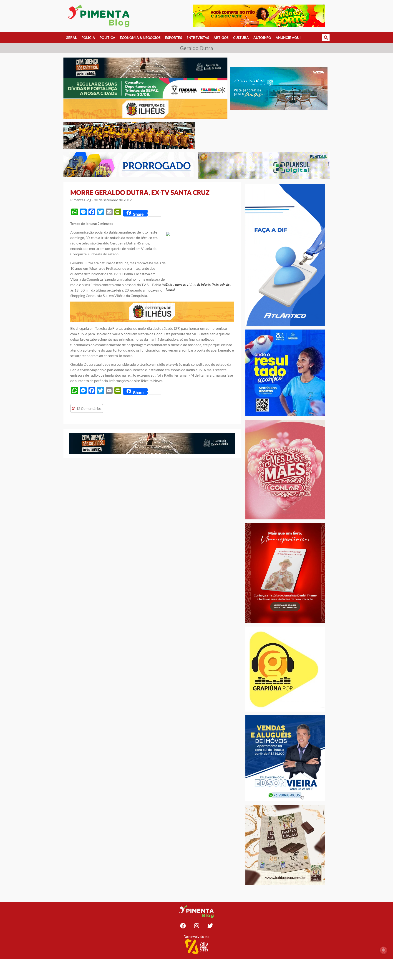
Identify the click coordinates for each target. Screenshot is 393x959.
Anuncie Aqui (288, 37)
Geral (71, 37)
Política (107, 37)
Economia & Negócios (140, 37)
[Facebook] (183, 925)
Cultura (241, 37)
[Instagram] (196, 925)
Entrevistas (197, 37)
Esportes (173, 37)
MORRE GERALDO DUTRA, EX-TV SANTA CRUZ (139, 192)
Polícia (88, 37)
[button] (326, 37)
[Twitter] (210, 925)
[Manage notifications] (383, 950)
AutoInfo (262, 37)
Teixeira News (151, 380)
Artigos (221, 37)
